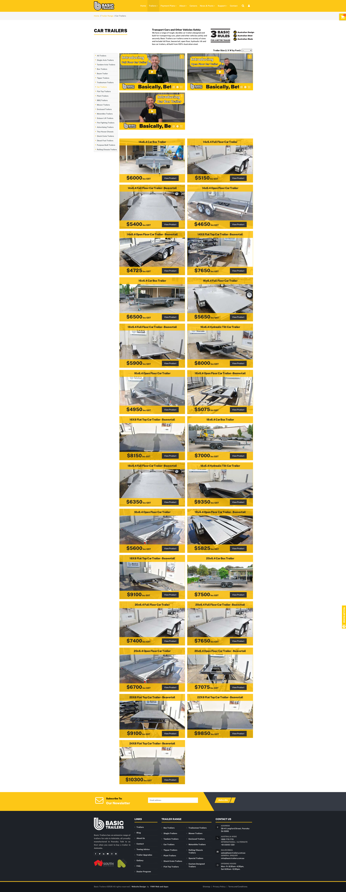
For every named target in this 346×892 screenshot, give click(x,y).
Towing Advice (143, 849)
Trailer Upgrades (144, 855)
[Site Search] (243, 6)
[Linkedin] (103, 853)
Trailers (152, 6)
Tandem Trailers (171, 839)
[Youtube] (107, 853)
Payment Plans (168, 6)
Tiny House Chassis (105, 131)
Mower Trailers (103, 105)
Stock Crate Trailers (105, 136)
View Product (170, 178)
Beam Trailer (102, 73)
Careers (193, 6)
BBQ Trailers (102, 100)
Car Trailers (102, 87)
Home (143, 6)
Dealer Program (144, 871)
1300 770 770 (227, 839)
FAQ (138, 866)
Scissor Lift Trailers (105, 118)
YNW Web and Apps (159, 887)
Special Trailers (196, 858)
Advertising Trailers (105, 127)
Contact (233, 6)
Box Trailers (102, 69)
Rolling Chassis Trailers (107, 149)
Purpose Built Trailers (106, 145)
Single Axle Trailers (105, 60)
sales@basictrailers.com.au (233, 853)
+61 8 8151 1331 (228, 845)
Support (222, 6)
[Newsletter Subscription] (99, 800)
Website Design (139, 887)
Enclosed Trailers (104, 109)
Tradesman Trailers (105, 82)
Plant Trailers (102, 96)
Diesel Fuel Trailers (105, 140)
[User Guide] (344, 627)
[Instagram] (111, 853)
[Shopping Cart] (342, 17)
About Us (141, 838)
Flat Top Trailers (104, 91)
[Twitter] (99, 853)
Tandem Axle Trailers (106, 64)
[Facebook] (95, 853)
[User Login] (249, 6)
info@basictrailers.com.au (232, 858)
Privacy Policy (219, 887)
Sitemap (206, 887)
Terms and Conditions (237, 887)
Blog (139, 833)
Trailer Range (107, 16)
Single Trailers (170, 833)
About (182, 6)
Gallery (140, 860)
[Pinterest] (115, 853)
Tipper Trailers (103, 78)
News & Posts (206, 6)
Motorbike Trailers (105, 114)
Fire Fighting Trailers (105, 122)
